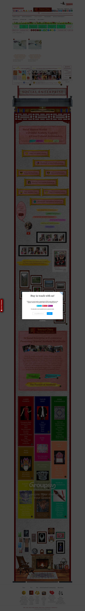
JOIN (49, 313)
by (43, 320)
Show (1, 305)
